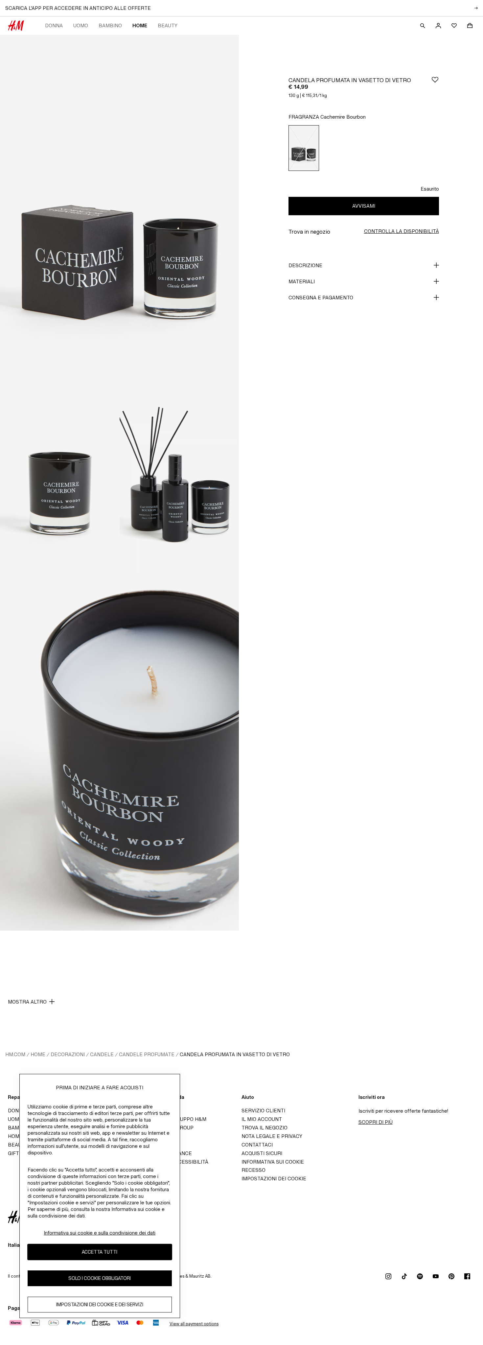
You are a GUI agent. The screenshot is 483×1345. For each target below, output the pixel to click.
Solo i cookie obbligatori (99, 1278)
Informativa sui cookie (273, 1162)
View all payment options (194, 1323)
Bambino (110, 25)
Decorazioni (68, 1054)
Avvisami (363, 206)
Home (139, 25)
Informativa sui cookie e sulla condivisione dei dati (99, 1233)
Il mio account (262, 1119)
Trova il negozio (265, 1127)
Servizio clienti (263, 1110)
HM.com (15, 1054)
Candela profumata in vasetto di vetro (235, 1054)
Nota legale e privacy (272, 1136)
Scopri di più (375, 1122)
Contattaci (257, 1145)
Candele (102, 1054)
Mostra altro (27, 1002)
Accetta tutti (99, 1252)
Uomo (80, 25)
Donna (54, 25)
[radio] (303, 148)
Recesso (253, 1170)
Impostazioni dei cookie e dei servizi (99, 1305)
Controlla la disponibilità (401, 231)
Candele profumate (146, 1054)
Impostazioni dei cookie (274, 1178)
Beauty (167, 25)
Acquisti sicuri (262, 1153)
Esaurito (430, 189)
